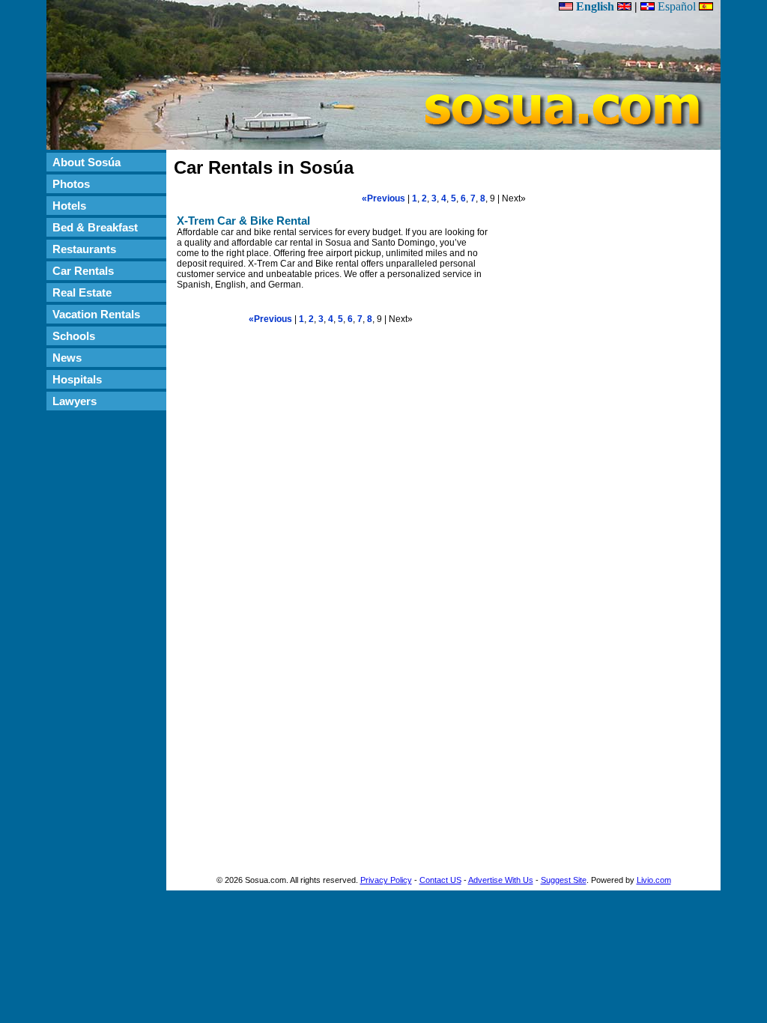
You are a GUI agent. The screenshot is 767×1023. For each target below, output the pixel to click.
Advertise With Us (500, 879)
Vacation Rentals (96, 314)
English (595, 6)
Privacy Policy (386, 879)
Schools (73, 336)
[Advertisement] (106, 642)
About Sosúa (86, 162)
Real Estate (82, 292)
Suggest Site (563, 879)
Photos (71, 183)
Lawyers (74, 401)
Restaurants (84, 249)
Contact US (440, 879)
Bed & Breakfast (95, 227)
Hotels (69, 205)
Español (677, 6)
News (67, 357)
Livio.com (654, 879)
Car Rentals (83, 270)
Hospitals (77, 379)
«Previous (383, 198)
